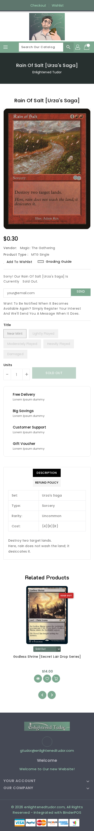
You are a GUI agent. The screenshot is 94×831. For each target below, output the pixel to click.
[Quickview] (38, 679)
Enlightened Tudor (47, 72)
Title (7, 325)
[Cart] (87, 47)
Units (7, 365)
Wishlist (58, 5)
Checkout (38, 5)
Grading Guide (59, 261)
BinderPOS (72, 812)
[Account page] (78, 47)
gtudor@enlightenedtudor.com (47, 750)
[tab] (47, 473)
